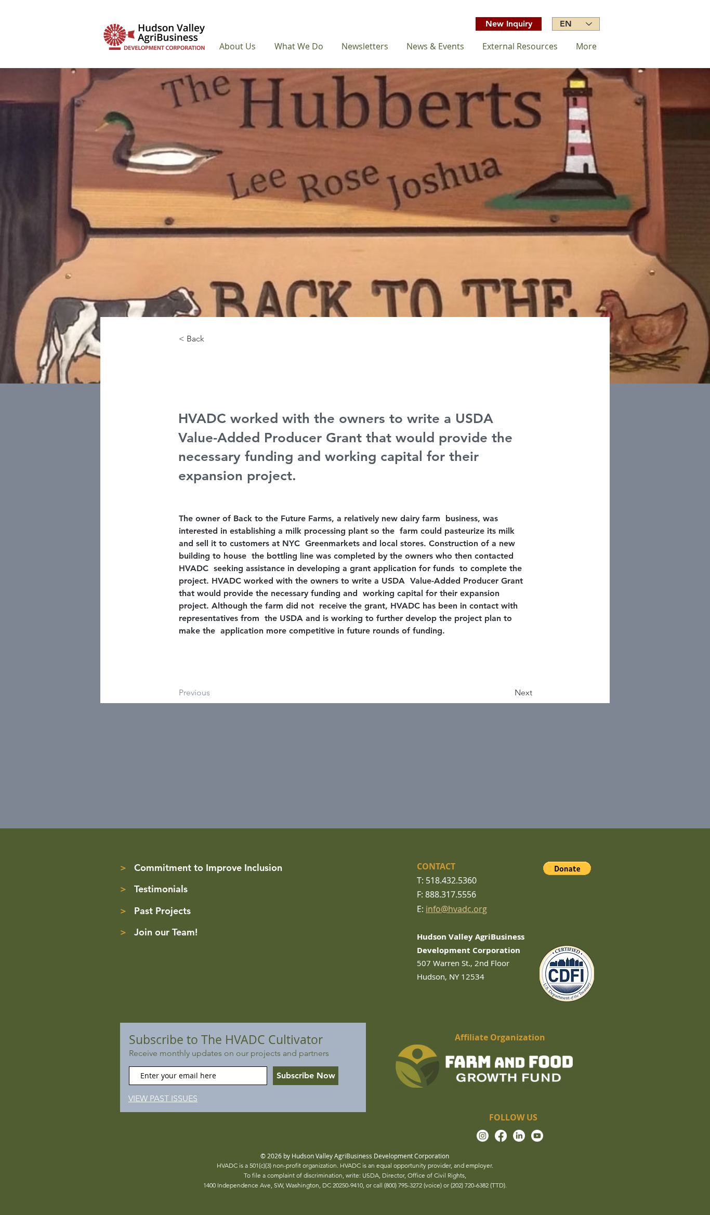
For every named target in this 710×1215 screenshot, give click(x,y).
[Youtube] (537, 1136)
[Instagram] (483, 1136)
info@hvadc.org (456, 909)
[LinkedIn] (519, 1136)
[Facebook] (501, 1136)
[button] (567, 868)
